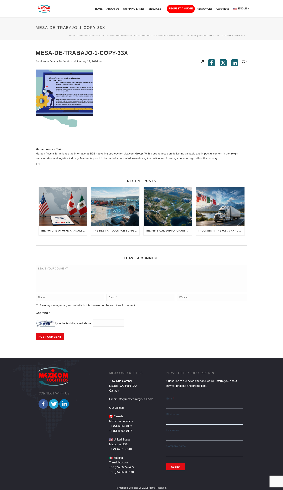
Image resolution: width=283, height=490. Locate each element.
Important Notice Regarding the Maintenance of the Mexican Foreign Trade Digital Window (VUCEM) (143, 36)
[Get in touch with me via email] (37, 164)
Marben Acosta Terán (52, 61)
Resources (205, 8)
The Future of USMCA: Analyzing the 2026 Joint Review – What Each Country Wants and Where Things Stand (64, 230)
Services (154, 8)
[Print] (202, 61)
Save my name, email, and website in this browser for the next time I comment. (88, 305)
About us (112, 8)
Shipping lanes (134, 8)
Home (99, 8)
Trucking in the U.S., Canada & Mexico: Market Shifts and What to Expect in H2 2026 (221, 230)
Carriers (222, 8)
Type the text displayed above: (73, 323)
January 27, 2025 (87, 61)
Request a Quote (181, 8)
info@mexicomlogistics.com (135, 399)
